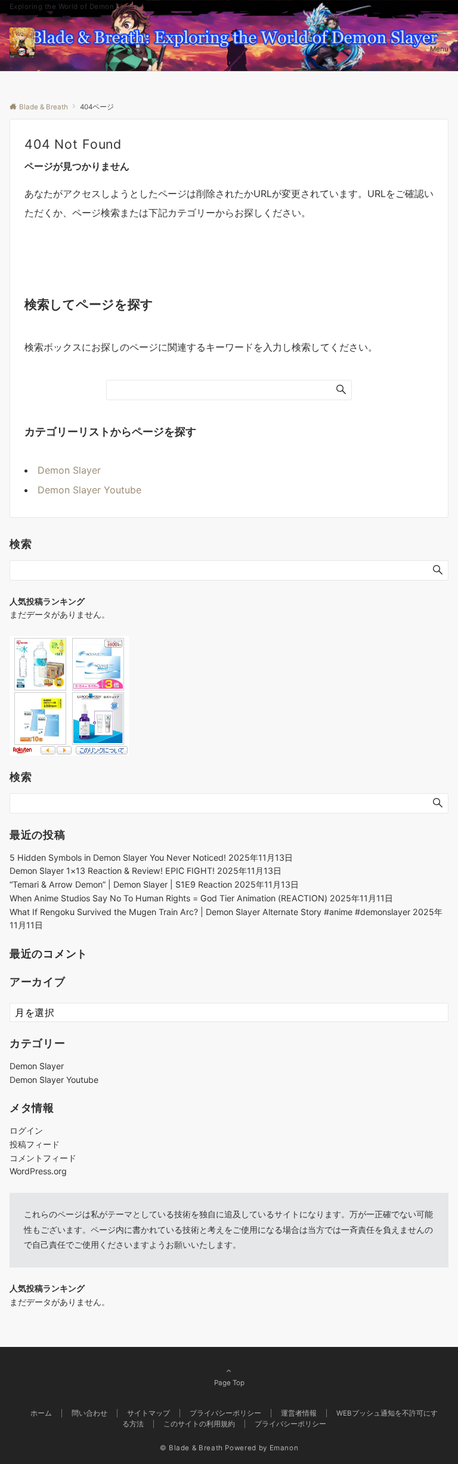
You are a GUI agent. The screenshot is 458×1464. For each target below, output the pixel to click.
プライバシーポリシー (290, 1424)
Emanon (284, 1448)
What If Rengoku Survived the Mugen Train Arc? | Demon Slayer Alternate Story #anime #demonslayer (210, 912)
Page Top (229, 1383)
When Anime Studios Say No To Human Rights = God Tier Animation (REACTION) (168, 898)
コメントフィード (43, 1158)
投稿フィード (35, 1144)
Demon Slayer (69, 470)
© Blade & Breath (191, 1448)
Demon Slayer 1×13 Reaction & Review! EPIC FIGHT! (112, 870)
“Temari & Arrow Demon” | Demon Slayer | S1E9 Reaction (121, 884)
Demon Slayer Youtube (89, 490)
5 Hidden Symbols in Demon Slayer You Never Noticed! (118, 857)
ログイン (26, 1130)
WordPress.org (38, 1171)
